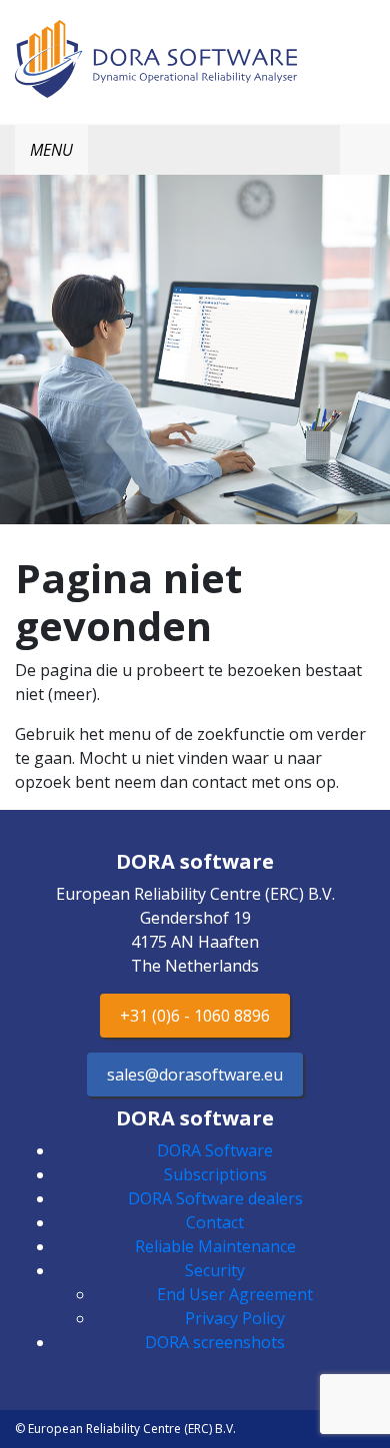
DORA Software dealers (215, 1198)
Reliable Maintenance (215, 1246)
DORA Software (215, 1150)
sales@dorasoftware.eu (195, 1075)
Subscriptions (215, 1174)
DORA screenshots (215, 1342)
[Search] (365, 150)
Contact (215, 1222)
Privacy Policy (235, 1318)
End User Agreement (235, 1294)
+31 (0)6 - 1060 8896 (195, 1016)
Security (215, 1270)
